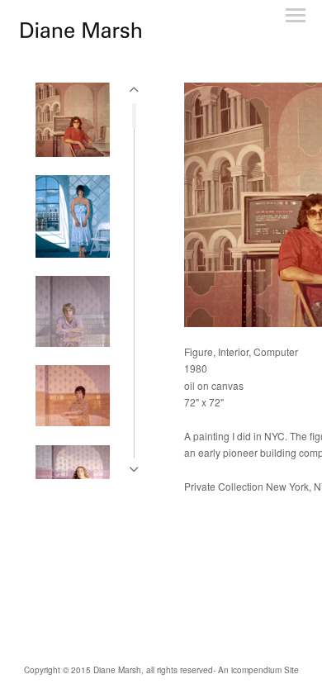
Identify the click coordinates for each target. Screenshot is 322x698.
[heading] (81, 33)
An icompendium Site (258, 670)
